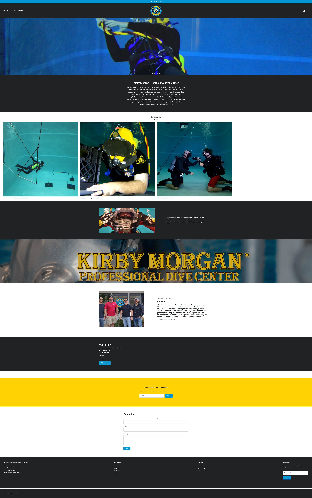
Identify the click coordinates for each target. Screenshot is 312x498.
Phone (125, 426)
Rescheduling (201, 468)
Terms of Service (202, 470)
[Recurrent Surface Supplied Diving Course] (117, 159)
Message (126, 434)
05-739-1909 (107, 350)
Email (158, 418)
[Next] (162, 326)
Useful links (117, 470)
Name (125, 418)
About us (116, 468)
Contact (20, 10)
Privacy (200, 466)
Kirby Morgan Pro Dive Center (13, 493)
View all (156, 119)
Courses (5, 10)
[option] (156, 46)
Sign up (169, 395)
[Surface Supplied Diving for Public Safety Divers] (40, 159)
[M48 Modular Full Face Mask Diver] (194, 159)
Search (116, 466)
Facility (13, 10)
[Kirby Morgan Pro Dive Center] (156, 10)
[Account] (304, 11)
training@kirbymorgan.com (14, 472)
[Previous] (158, 326)
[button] (152, 73)
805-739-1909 (11, 470)
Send (127, 448)
